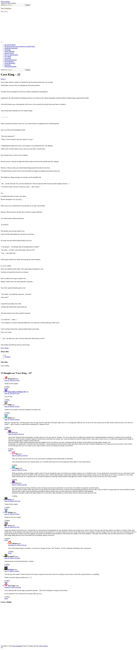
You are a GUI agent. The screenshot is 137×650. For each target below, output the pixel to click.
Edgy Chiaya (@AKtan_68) (16, 392)
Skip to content (5, 1)
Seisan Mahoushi (9, 51)
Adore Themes (43, 646)
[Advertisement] (68, 27)
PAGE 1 (3, 79)
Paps (9, 499)
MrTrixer (11, 569)
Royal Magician (9, 61)
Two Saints (7, 56)
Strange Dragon (9, 53)
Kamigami (7, 50)
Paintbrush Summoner (11, 48)
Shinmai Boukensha (10, 66)
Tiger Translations (6, 8)
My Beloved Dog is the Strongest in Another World (19, 46)
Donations (7, 65)
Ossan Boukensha (9, 63)
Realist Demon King (10, 60)
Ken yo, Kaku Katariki (11, 55)
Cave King (7, 58)
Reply (6, 388)
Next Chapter (5, 348)
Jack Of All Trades (9, 45)
